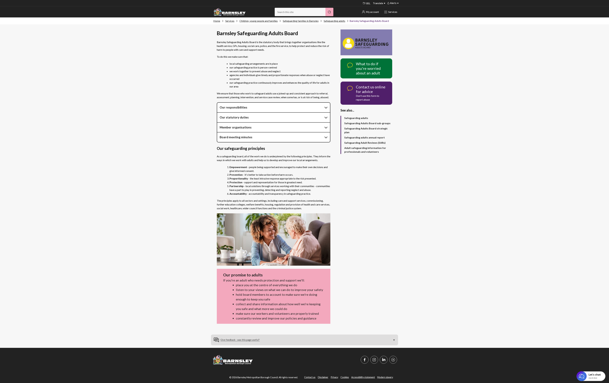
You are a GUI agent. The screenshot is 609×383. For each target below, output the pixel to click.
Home (216, 20)
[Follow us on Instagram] (374, 360)
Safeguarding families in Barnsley (301, 20)
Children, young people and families (258, 20)
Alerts (393, 3)
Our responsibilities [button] (233, 107)
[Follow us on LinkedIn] (384, 360)
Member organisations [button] (236, 127)
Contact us (309, 377)
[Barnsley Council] (230, 12)
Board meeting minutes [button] (236, 137)
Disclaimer (323, 377)
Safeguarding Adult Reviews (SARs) (365, 142)
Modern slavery (385, 377)
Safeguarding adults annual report (364, 137)
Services (392, 11)
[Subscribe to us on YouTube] (393, 360)
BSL (368, 3)
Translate (378, 3)
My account (372, 11)
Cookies (345, 377)
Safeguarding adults (334, 20)
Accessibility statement (363, 377)
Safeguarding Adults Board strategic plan (366, 130)
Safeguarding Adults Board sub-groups (367, 123)
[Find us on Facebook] (365, 360)
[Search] (329, 12)
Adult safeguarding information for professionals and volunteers (365, 149)
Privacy (334, 377)
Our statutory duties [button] (234, 117)
